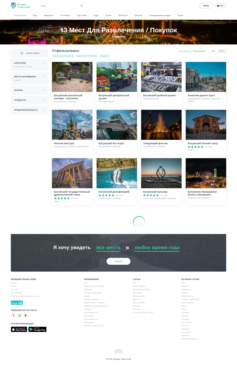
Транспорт (123, 15)
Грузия (180, 15)
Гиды (96, 15)
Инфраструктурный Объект (96, 306)
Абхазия (185, 315)
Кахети (184, 292)
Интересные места (141, 289)
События (139, 15)
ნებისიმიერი (187, 322)
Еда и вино (82, 15)
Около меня (32, 53)
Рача (183, 309)
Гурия (184, 306)
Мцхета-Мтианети (189, 339)
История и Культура (93, 292)
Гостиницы (65, 15)
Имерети (185, 329)
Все (85, 283)
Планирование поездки (159, 15)
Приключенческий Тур (94, 286)
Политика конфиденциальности (25, 296)
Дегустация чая (91, 319)
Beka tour (185, 325)
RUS (222, 6)
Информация (139, 296)
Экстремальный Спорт (143, 312)
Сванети (185, 286)
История (136, 309)
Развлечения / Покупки (94, 302)
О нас (13, 286)
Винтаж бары (139, 302)
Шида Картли (187, 296)
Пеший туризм (139, 286)
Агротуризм (89, 315)
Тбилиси (185, 312)
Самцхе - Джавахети (190, 299)
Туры (35, 15)
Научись (87, 309)
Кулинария (138, 292)
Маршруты (49, 15)
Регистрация (16, 292)
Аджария (185, 335)
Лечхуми (185, 319)
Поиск (118, 261)
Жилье (87, 296)
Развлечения (20, 15)
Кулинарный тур (91, 312)
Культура (137, 306)
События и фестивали (94, 325)
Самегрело (186, 289)
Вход (206, 5)
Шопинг (136, 299)
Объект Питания (91, 299)
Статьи (108, 15)
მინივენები (186, 332)
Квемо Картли (187, 302)
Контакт (14, 289)
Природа (88, 289)
